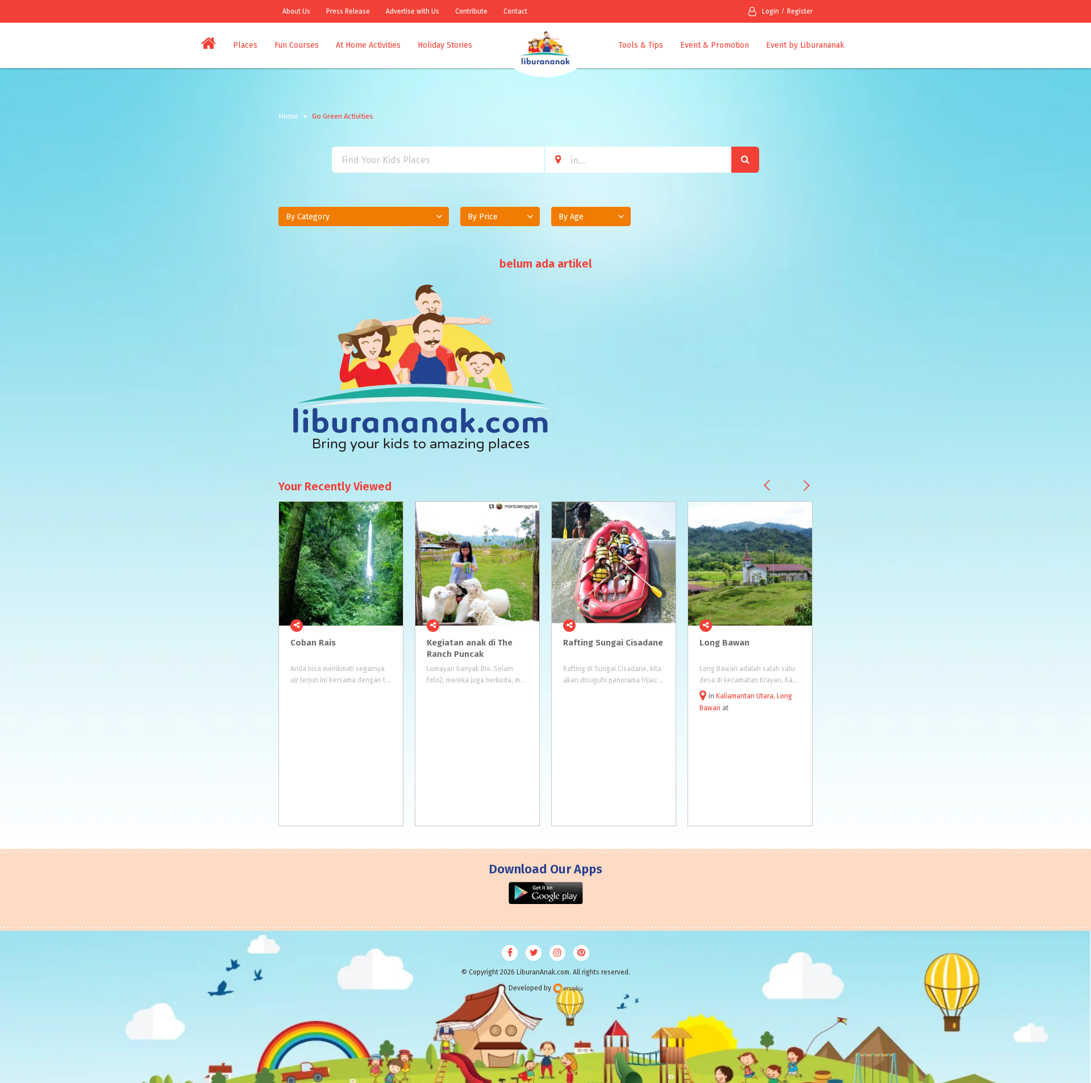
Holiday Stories (445, 45)
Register (800, 11)
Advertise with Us (412, 11)
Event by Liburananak (805, 45)
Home (288, 116)
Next (807, 485)
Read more (388, 625)
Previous (767, 485)
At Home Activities (368, 45)
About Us (296, 11)
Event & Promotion (714, 45)
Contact (515, 11)
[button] (363, 216)
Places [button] (245, 45)
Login (770, 11)
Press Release (348, 11)
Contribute (471, 11)
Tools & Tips (641, 45)
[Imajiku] (567, 988)
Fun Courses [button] (296, 45)
